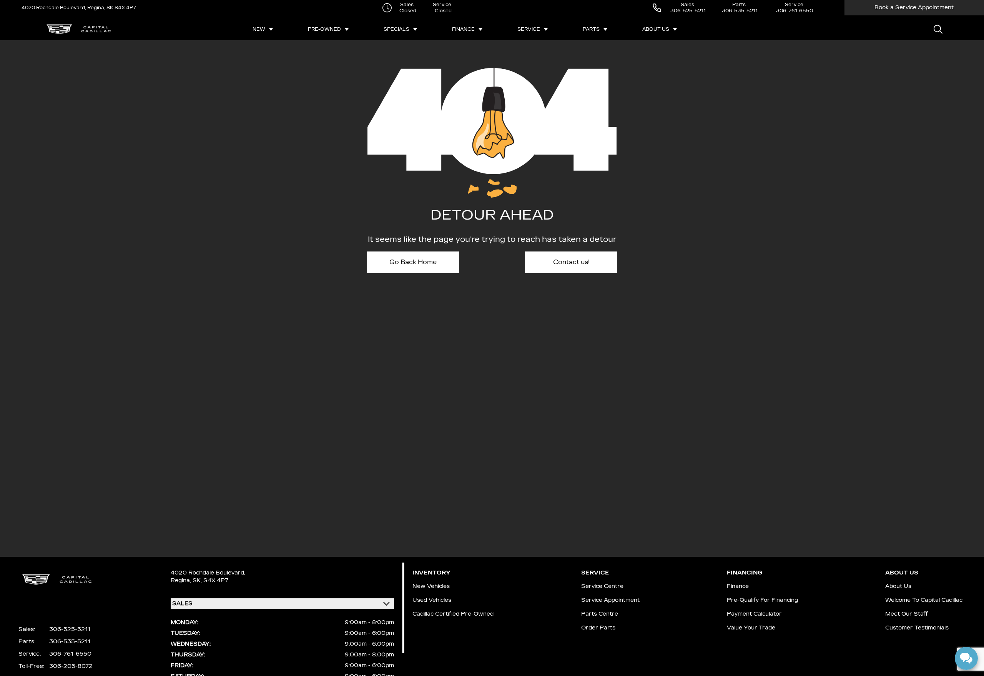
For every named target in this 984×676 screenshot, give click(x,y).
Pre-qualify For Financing (762, 600)
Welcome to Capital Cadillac (923, 600)
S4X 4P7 (124, 7)
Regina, (182, 580)
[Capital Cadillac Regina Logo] (78, 29)
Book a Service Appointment (914, 7)
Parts (591, 29)
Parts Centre (599, 614)
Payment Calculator (754, 614)
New (259, 29)
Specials (396, 29)
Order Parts (598, 627)
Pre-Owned (324, 29)
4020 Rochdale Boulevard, (54, 7)
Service (528, 29)
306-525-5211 (688, 10)
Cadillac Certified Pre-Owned (453, 614)
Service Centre (602, 586)
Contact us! (571, 262)
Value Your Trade (751, 627)
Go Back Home (413, 262)
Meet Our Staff (906, 614)
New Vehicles (431, 586)
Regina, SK (99, 7)
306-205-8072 (71, 666)
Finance (463, 29)
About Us (655, 29)
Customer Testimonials (917, 627)
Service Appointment (610, 600)
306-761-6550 (794, 10)
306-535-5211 (740, 10)
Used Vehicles (431, 600)
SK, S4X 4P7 (210, 580)
